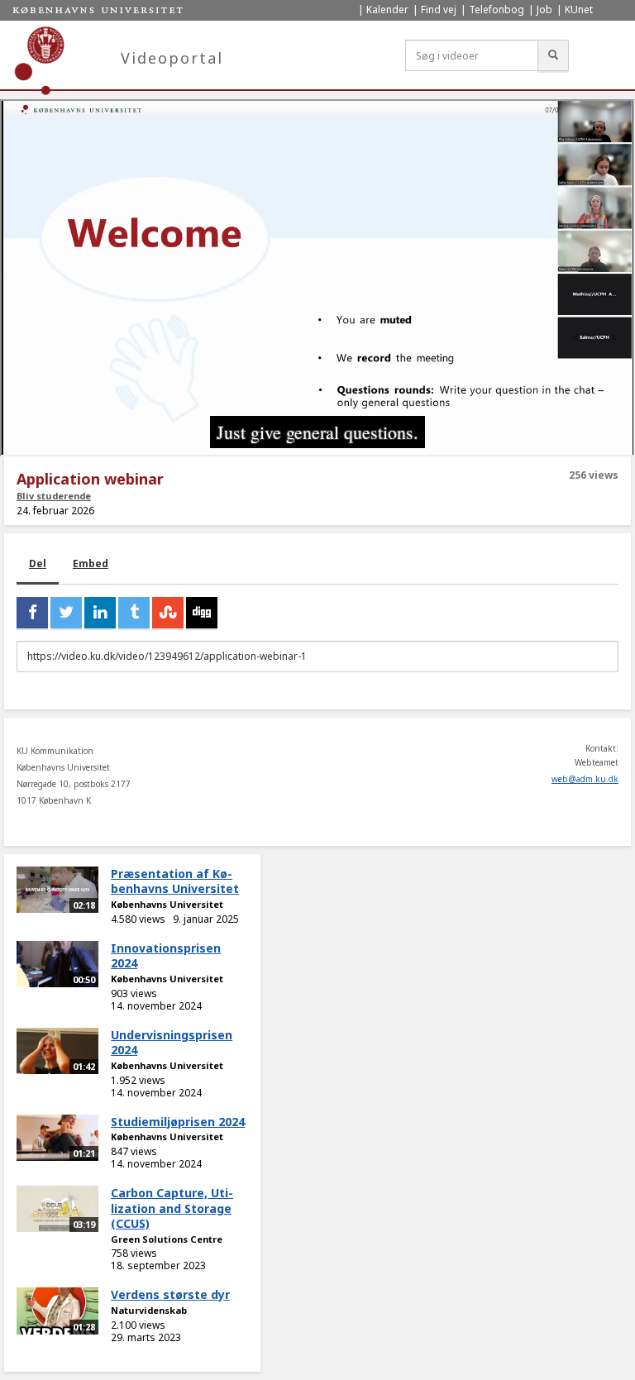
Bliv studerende (54, 495)
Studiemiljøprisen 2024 (178, 1121)
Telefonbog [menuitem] (496, 9)
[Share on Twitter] (66, 612)
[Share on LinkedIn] (100, 612)
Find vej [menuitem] (438, 9)
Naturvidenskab (149, 1310)
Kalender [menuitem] (387, 9)
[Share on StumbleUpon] (168, 612)
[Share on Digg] (201, 612)
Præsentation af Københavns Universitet (175, 881)
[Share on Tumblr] (134, 612)
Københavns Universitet (167, 904)
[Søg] (553, 55)
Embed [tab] (90, 563)
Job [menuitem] (544, 9)
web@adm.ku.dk (584, 779)
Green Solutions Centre (166, 1239)
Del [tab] (37, 563)
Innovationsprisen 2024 (166, 956)
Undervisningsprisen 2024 (171, 1042)
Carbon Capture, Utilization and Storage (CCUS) (172, 1208)
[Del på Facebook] (32, 612)
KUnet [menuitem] (579, 9)
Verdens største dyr (170, 1294)
